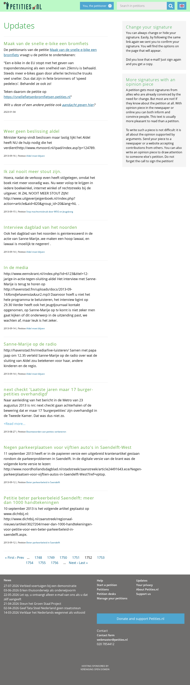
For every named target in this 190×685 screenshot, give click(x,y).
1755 (42, 562)
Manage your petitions (112, 598)
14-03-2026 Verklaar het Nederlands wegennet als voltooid (44, 612)
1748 (38, 557)
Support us (143, 594)
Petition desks (106, 594)
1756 (54, 562)
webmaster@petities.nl (112, 639)
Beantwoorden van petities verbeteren (46, 431)
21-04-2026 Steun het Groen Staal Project (32, 604)
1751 (76, 557)
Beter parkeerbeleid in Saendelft (43, 482)
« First (9, 557)
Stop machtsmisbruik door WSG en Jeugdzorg (49, 211)
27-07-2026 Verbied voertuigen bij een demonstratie (40, 586)
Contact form (105, 635)
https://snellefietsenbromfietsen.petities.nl (37, 97)
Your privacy (144, 585)
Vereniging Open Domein (95, 669)
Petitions (103, 589)
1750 (63, 557)
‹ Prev (19, 557)
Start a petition (107, 585)
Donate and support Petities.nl (140, 618)
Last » (83, 562)
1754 (29, 562)
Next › (73, 562)
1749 (51, 557)
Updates (141, 580)
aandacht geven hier (78, 105)
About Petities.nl (147, 589)
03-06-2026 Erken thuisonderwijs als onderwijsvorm (40, 590)
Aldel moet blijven (35, 155)
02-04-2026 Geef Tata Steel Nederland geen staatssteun (42, 608)
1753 (100, 557)
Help (100, 580)
